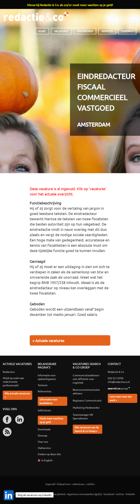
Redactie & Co (36, 16)
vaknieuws (78, 484)
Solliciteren (44, 410)
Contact (127, 31)
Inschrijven (85, 31)
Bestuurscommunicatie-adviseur (86, 391)
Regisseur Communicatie (87, 400)
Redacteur (9, 371)
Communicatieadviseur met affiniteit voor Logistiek (86, 379)
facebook (109, 494)
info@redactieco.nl (119, 381)
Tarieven (43, 385)
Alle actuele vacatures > (17, 395)
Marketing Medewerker (86, 407)
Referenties (44, 391)
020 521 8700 (115, 378)
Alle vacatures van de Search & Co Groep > (87, 429)
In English (46, 460)
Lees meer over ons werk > (121, 398)
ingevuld (50, 484)
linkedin (130, 494)
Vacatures (61, 31)
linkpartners (64, 484)
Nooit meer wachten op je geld (51, 420)
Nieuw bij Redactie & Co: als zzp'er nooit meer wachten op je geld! (70, 5)
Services (107, 31)
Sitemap (42, 435)
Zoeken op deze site (49, 454)
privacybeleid (57, 494)
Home (42, 31)
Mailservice (44, 447)
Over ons (43, 441)
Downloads (44, 429)
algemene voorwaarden (80, 494)
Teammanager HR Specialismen (83, 416)
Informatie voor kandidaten (48, 401)
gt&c (98, 494)
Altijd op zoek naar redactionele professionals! (13, 381)
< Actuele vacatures (48, 340)
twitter (120, 494)
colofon (90, 484)
